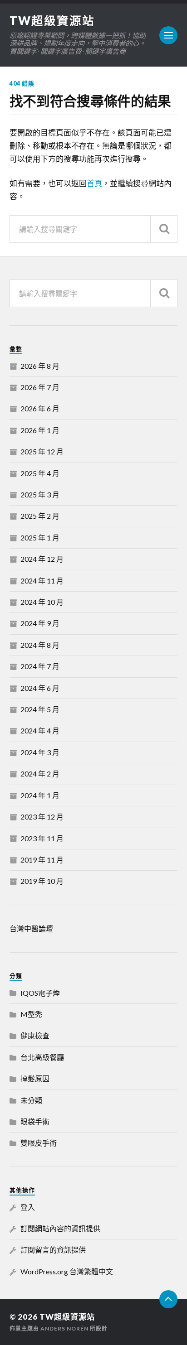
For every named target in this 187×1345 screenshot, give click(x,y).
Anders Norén (64, 1328)
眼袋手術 (34, 1121)
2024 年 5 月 (39, 709)
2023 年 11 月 (42, 838)
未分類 (31, 1100)
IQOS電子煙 (40, 992)
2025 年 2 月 (39, 515)
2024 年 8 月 (39, 645)
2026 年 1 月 (39, 430)
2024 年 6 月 (39, 688)
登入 (27, 1207)
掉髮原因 (34, 1078)
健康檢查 (34, 1035)
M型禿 (31, 1014)
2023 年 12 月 (42, 816)
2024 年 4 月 (39, 730)
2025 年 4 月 (39, 473)
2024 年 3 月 (39, 752)
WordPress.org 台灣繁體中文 (66, 1271)
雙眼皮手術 (38, 1142)
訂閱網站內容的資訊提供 (60, 1228)
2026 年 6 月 (39, 408)
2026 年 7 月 (39, 387)
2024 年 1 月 (39, 795)
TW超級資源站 (52, 20)
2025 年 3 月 (39, 494)
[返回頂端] (168, 1299)
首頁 (94, 183)
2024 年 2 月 (39, 773)
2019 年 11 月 (42, 859)
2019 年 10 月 (42, 881)
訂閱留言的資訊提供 (53, 1249)
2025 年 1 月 (39, 537)
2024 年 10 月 (42, 602)
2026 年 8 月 (39, 366)
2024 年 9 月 (39, 623)
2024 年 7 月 (39, 666)
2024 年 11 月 (42, 580)
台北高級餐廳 (42, 1057)
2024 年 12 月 (42, 558)
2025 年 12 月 (42, 451)
